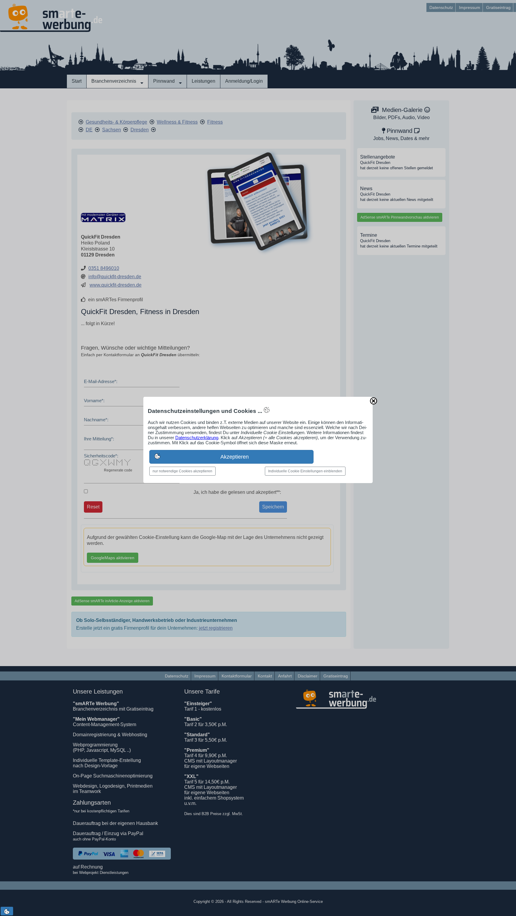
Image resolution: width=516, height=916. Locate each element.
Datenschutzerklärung (196, 437)
